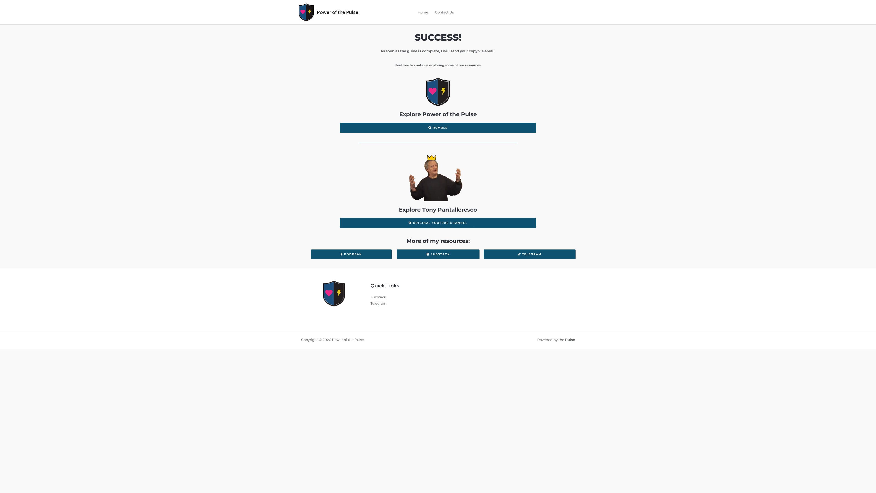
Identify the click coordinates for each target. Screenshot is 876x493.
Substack (378, 297)
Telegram (378, 303)
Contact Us (444, 12)
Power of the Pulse (337, 12)
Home (423, 12)
